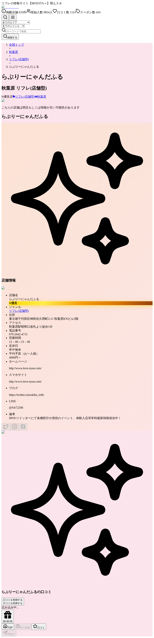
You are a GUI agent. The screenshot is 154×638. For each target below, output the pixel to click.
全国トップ (16, 44)
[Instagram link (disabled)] (14, 427)
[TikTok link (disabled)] (23, 427)
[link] (24, 66)
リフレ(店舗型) (19, 59)
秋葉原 (13, 52)
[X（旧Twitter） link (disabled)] (6, 427)
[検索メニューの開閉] (5, 17)
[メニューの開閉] (13, 17)
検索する (12, 37)
